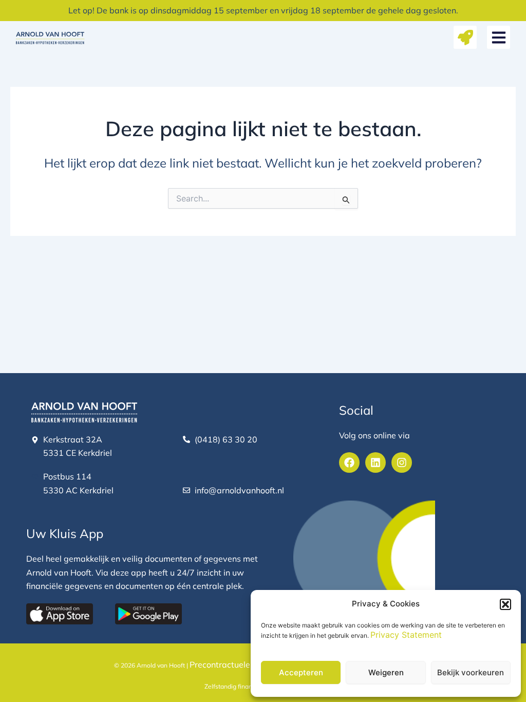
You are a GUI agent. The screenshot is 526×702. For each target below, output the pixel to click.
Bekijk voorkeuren (470, 672)
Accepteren (301, 672)
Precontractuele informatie (240, 664)
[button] (505, 604)
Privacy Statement (406, 635)
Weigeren (386, 672)
